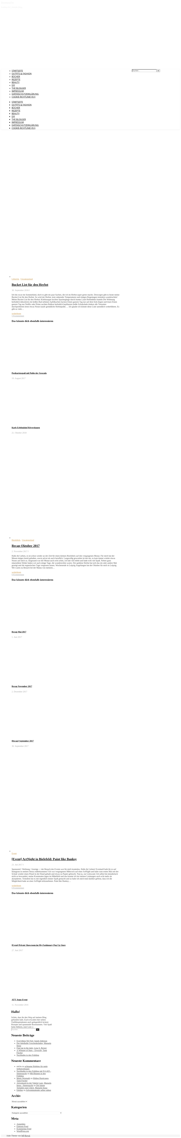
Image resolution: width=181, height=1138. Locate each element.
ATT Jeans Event (19, 1000)
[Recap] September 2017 (23, 741)
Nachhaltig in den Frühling (28, 1055)
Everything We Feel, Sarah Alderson (32, 1041)
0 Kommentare (18, 574)
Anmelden (21, 1124)
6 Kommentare (18, 888)
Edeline (20, 1090)
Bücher (16, 76)
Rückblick (16, 540)
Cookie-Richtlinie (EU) (23, 96)
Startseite (17, 70)
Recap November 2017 (22, 686)
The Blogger (19, 88)
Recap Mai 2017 (19, 632)
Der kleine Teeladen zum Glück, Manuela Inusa (32, 1086)
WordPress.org (23, 1131)
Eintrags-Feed (22, 1126)
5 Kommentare (18, 316)
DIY (13, 85)
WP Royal (25, 1136)
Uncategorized (27, 279)
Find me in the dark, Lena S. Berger (32, 1048)
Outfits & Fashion (22, 73)
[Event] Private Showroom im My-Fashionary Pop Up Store (39, 945)
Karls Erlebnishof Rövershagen (26, 427)
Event (14, 853)
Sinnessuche (7, 2)
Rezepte (16, 79)
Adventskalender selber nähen (38, 1090)
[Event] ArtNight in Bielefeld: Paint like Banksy (44, 859)
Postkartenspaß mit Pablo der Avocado (29, 373)
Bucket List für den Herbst (30, 284)
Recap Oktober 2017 (26, 545)
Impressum (18, 91)
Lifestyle (15, 279)
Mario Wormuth (23, 1078)
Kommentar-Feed (24, 1129)
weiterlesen (16, 313)
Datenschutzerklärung (25, 94)
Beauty (15, 82)
